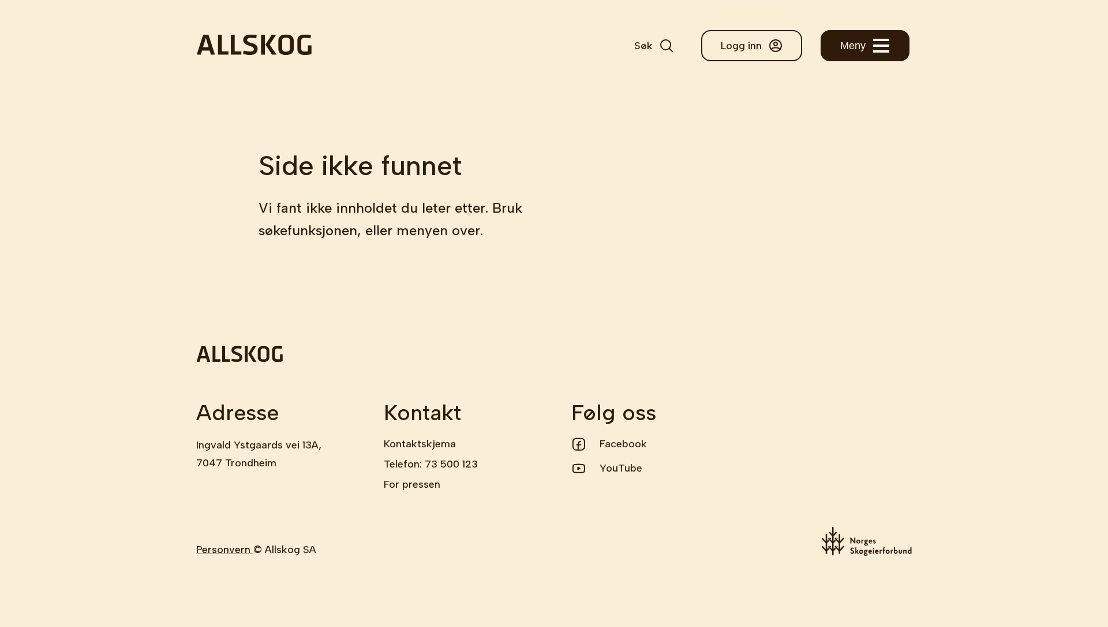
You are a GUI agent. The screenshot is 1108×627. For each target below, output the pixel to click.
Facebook (623, 443)
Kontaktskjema (420, 443)
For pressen (412, 484)
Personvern (224, 549)
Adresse (237, 412)
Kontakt (422, 412)
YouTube (621, 468)
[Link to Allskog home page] (254, 46)
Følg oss (613, 412)
